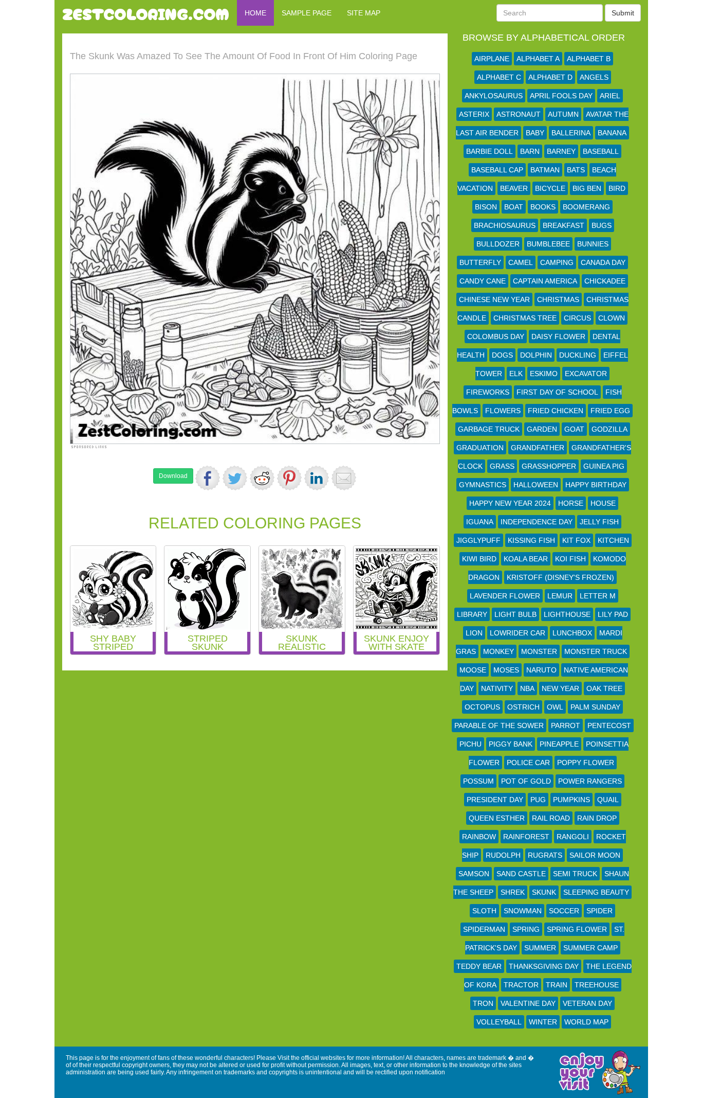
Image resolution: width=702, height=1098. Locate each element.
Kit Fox (576, 540)
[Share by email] (343, 478)
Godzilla (609, 429)
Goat (574, 429)
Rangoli (573, 837)
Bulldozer (498, 244)
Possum (478, 781)
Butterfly (480, 262)
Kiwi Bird (479, 559)
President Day (495, 799)
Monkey (498, 651)
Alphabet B (589, 59)
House (603, 503)
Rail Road (551, 818)
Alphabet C (499, 77)
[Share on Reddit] (262, 478)
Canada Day (603, 262)
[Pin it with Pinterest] (289, 478)
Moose (472, 670)
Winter (543, 1022)
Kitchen (613, 540)
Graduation (480, 448)
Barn (530, 151)
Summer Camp (590, 948)
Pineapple (559, 744)
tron (483, 1003)
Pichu (470, 744)
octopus (482, 707)
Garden (542, 429)
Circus (577, 318)
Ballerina (570, 133)
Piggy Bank (510, 744)
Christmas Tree (525, 318)
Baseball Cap (497, 170)
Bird (616, 188)
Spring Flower (577, 929)
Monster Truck (595, 651)
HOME (255, 13)
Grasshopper (549, 466)
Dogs (502, 355)
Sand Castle (521, 874)
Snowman (523, 911)
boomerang (586, 207)
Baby (535, 133)
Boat (513, 207)
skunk (544, 892)
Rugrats (545, 855)
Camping (557, 262)
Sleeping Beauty (596, 892)
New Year (560, 688)
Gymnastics (482, 485)
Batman (545, 170)
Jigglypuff (478, 540)
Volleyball (499, 1022)
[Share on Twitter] (235, 478)
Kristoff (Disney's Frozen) (560, 577)
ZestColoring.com (145, 13)
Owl (555, 707)
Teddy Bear (479, 966)
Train (556, 985)
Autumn (563, 114)
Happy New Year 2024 (510, 503)
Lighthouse (567, 614)
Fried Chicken (555, 410)
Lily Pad (613, 614)
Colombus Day (495, 336)
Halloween (535, 485)
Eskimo (544, 373)
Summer (540, 948)
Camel (520, 262)
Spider (599, 911)
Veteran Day (587, 1003)
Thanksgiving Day (544, 966)
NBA (527, 688)
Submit (623, 13)
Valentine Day (528, 1003)
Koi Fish (570, 559)
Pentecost (609, 725)
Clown (611, 318)
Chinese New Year (494, 299)
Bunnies (592, 244)
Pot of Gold (526, 781)
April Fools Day (561, 96)
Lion (474, 633)
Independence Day (536, 522)
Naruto (541, 670)
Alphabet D (550, 77)
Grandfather (537, 448)
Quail (608, 799)
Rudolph (503, 855)
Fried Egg (610, 410)
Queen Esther (497, 818)
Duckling (577, 355)
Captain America (545, 281)
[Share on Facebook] (207, 478)
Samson (473, 874)
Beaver (514, 188)
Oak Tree (604, 688)
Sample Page (306, 13)
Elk (516, 373)
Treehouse (597, 985)
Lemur (559, 596)
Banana (612, 133)
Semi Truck (575, 874)
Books (543, 207)
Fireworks (487, 392)
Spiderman (484, 929)
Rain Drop (597, 818)
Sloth (484, 911)
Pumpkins (571, 799)
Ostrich (523, 707)
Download (173, 476)
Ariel (610, 96)
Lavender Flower (505, 596)
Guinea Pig (603, 466)
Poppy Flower (585, 762)
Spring (526, 929)
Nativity (497, 688)
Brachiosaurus (504, 225)
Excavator (586, 373)
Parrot (565, 725)
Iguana (479, 522)
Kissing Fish (531, 540)
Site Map (363, 13)
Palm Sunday (595, 707)
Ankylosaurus (494, 96)
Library (472, 614)
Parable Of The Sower (499, 725)
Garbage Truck (489, 429)
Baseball (601, 151)
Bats (576, 170)
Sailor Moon (594, 855)
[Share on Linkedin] (316, 478)
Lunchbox (572, 633)
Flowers (503, 410)
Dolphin (536, 355)
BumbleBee (548, 244)
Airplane (491, 59)
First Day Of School (557, 392)
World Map (586, 1022)
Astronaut (518, 114)
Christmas (558, 299)
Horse (570, 503)
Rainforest (526, 837)
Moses (506, 670)
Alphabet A (538, 59)
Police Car (528, 762)
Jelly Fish (599, 522)
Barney (561, 151)
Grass (502, 466)
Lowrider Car (517, 633)
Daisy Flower (558, 336)
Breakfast (563, 225)
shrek (513, 892)
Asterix (474, 114)
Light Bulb (515, 614)
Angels (594, 77)
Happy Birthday (595, 485)
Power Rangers (590, 781)
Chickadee (604, 281)
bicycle (550, 188)
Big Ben (586, 188)
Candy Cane (482, 281)
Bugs (602, 225)
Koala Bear (526, 559)
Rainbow (479, 837)
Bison (486, 207)
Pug (538, 799)
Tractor (521, 985)
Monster (539, 651)
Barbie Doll (489, 151)
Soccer (564, 911)
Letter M (598, 596)
